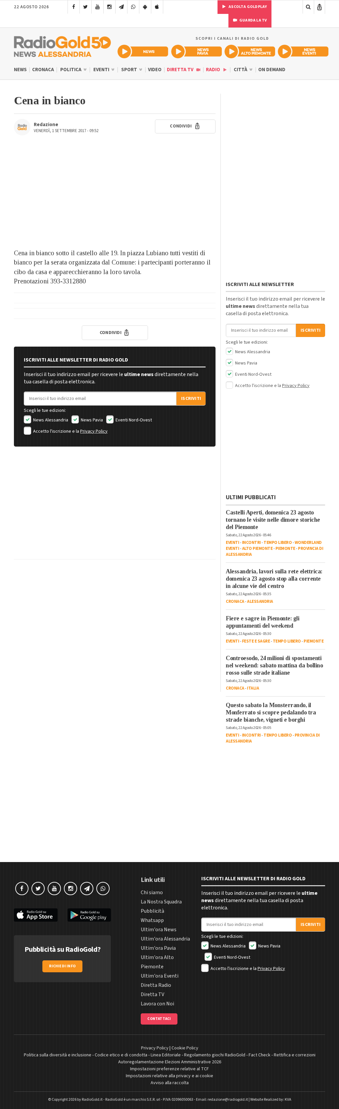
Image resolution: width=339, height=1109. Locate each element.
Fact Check (259, 1055)
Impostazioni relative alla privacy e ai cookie (169, 1076)
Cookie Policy (184, 1048)
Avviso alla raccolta (170, 1083)
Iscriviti (191, 398)
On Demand (271, 69)
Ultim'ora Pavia (158, 948)
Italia (253, 688)
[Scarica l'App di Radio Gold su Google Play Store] (89, 915)
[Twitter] (85, 7)
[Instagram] (109, 7)
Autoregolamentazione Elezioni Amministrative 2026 (169, 1062)
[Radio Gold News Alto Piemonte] (249, 51)
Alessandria (260, 601)
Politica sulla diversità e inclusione (57, 1055)
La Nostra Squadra (161, 901)
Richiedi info (62, 966)
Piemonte (285, 549)
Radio (213, 69)
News (20, 69)
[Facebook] (73, 7)
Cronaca (43, 69)
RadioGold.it (92, 1099)
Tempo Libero (278, 543)
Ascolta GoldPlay (247, 7)
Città (241, 69)
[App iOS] (157, 7)
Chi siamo (152, 892)
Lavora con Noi (157, 1003)
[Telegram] (121, 7)
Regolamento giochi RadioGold (214, 1055)
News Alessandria (50, 420)
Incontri (251, 543)
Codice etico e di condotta (121, 1055)
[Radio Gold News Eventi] (303, 51)
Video (155, 69)
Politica (71, 69)
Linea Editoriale (166, 1055)
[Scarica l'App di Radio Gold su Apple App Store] (36, 915)
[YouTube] (97, 7)
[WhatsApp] (133, 7)
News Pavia (91, 420)
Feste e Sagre (256, 641)
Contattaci (159, 1018)
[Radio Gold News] (143, 51)
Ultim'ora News (158, 929)
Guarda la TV (253, 20)
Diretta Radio (156, 985)
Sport (129, 69)
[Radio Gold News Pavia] (196, 51)
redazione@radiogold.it (228, 1099)
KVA (288, 1099)
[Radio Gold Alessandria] (62, 45)
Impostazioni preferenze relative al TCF (169, 1069)
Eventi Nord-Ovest (133, 420)
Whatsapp (152, 920)
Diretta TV (180, 69)
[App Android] (145, 7)
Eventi (101, 69)
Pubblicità (152, 911)
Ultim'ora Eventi (159, 976)
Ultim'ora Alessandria (165, 938)
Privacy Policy (94, 431)
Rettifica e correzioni (294, 1055)
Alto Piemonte (257, 549)
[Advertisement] (115, 195)
